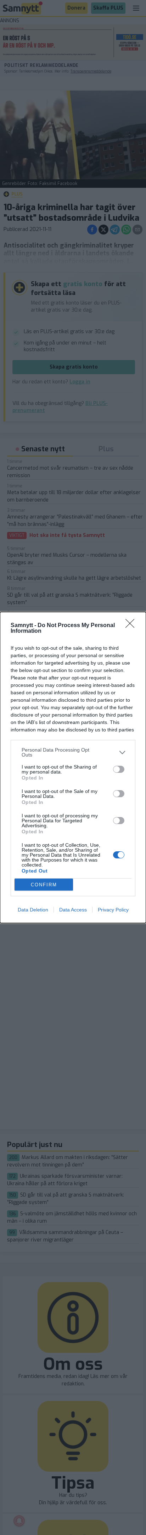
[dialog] (73, 767)
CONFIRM (44, 884)
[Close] (132, 625)
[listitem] (73, 752)
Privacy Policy (113, 910)
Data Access (73, 910)
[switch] (118, 769)
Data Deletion (33, 910)
